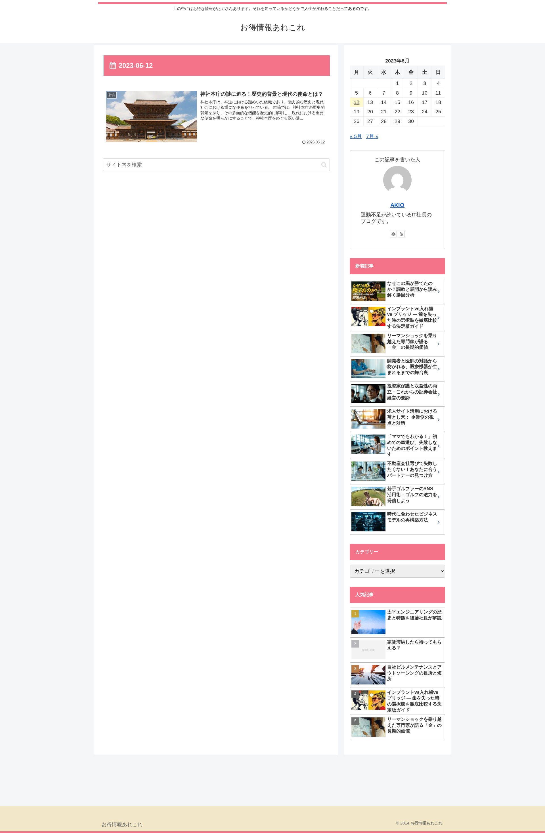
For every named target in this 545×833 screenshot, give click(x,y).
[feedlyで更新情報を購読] (393, 234)
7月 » (372, 136)
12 (356, 102)
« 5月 (356, 136)
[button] (324, 164)
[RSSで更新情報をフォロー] (401, 234)
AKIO (397, 205)
